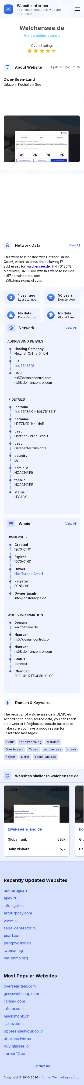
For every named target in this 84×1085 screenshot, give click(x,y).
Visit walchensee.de (42, 35)
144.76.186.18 (24, 366)
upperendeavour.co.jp (23, 1031)
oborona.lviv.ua (17, 1038)
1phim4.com (14, 1001)
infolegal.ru (14, 905)
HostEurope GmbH (28, 574)
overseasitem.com (20, 986)
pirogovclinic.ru (17, 943)
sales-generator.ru (20, 928)
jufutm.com (14, 1008)
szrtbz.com (14, 1023)
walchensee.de (38, 266)
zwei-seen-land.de (25, 829)
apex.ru (10, 898)
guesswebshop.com (21, 993)
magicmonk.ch (16, 1016)
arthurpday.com (18, 913)
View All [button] (74, 245)
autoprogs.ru (15, 890)
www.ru (11, 920)
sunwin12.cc (14, 1053)
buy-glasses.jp (16, 1046)
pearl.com (12, 935)
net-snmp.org (16, 958)
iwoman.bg (13, 950)
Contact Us (42, 1066)
